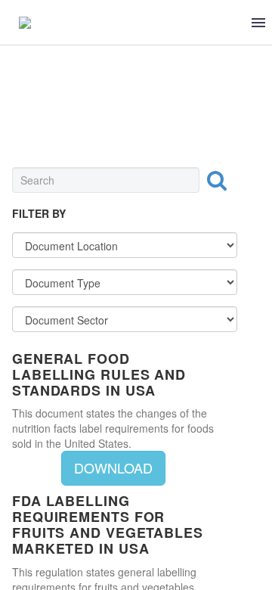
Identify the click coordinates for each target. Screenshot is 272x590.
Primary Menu (258, 22)
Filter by (39, 213)
